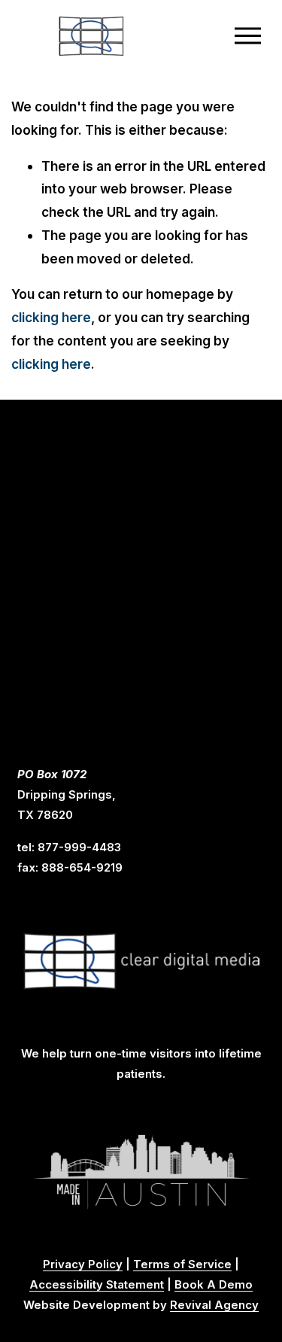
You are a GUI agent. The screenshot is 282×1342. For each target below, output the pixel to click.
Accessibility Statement (96, 1285)
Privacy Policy (83, 1264)
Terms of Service (182, 1264)
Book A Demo (213, 1285)
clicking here (51, 317)
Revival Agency (214, 1305)
